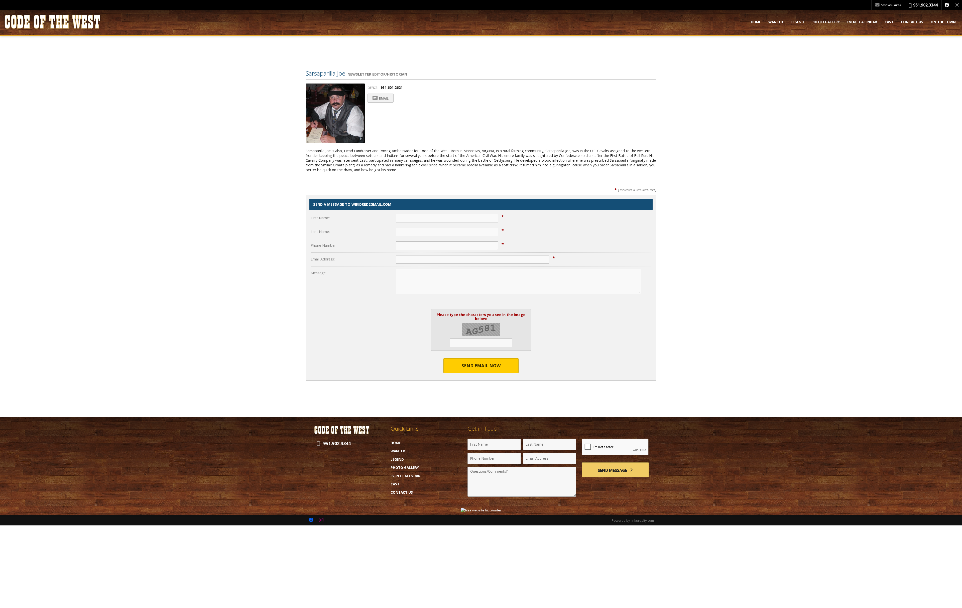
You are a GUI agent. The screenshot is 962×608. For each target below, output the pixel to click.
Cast (889, 22)
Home (756, 22)
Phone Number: (323, 245)
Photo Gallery (825, 22)
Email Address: (323, 259)
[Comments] (521, 495)
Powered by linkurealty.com (633, 520)
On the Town (943, 22)
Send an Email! (890, 5)
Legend (797, 22)
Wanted (775, 22)
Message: (318, 272)
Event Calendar (862, 22)
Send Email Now (481, 366)
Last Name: (320, 231)
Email (383, 98)
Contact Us (912, 22)
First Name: (320, 217)
